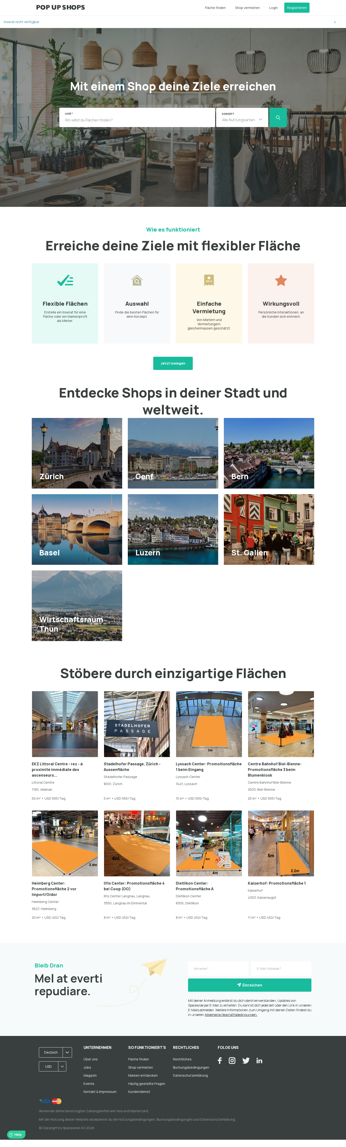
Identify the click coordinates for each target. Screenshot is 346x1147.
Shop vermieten (247, 7)
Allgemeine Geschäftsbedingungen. (231, 1014)
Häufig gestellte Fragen (146, 1083)
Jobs (87, 1067)
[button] (242, 117)
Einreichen (251, 985)
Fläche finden (215, 7)
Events (89, 1083)
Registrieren (297, 7)
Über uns (91, 1059)
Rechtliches (182, 1059)
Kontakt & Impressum (100, 1091)
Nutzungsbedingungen (137, 1119)
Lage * (69, 113)
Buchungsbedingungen (191, 1067)
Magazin (90, 1075)
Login (273, 7)
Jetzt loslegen (173, 363)
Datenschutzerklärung (190, 1075)
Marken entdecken (143, 1075)
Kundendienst (139, 1091)
